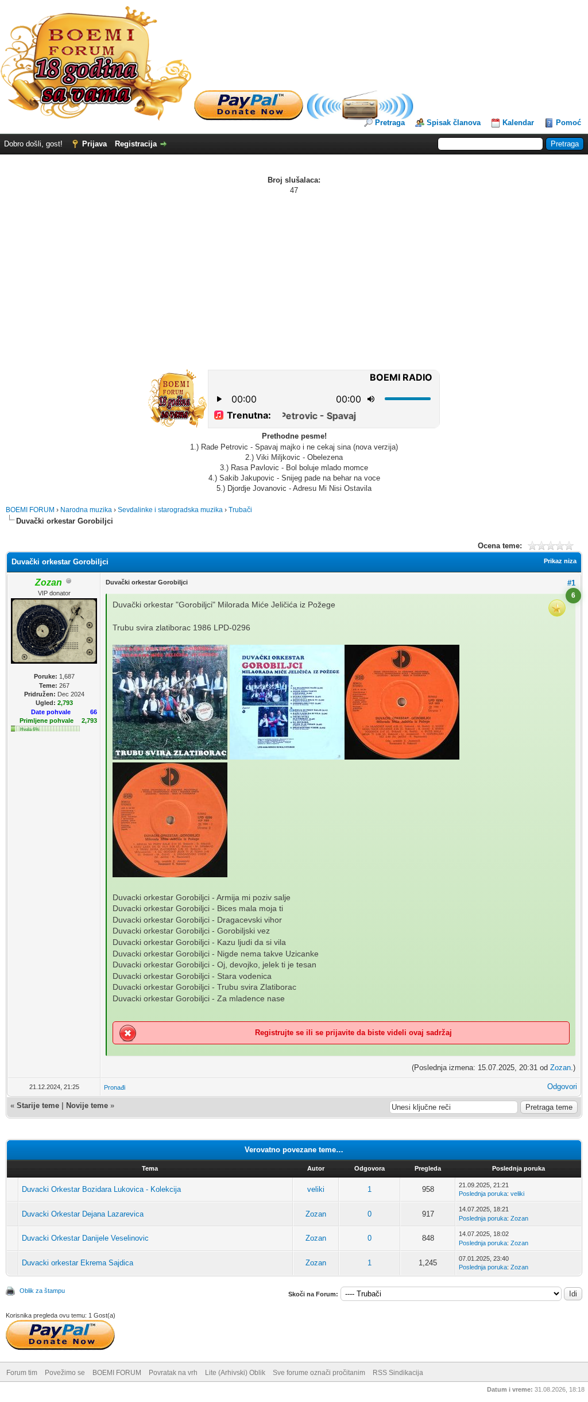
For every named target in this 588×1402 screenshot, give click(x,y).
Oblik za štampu (42, 1290)
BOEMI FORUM (30, 510)
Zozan (560, 1067)
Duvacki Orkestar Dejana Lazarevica (83, 1214)
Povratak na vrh (173, 1373)
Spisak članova (454, 122)
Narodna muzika (86, 510)
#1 (571, 583)
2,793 (89, 720)
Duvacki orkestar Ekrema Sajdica (77, 1262)
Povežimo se (65, 1373)
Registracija (136, 144)
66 (93, 711)
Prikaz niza (560, 560)
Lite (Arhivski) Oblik (235, 1373)
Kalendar (518, 122)
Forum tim (21, 1373)
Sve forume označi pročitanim (319, 1373)
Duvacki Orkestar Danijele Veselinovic (85, 1238)
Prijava (94, 144)
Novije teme (87, 1105)
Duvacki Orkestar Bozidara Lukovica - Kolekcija (101, 1189)
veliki (315, 1189)
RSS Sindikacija (398, 1373)
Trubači (240, 510)
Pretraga (390, 122)
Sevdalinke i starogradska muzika (170, 510)
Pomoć (568, 122)
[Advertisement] (294, 282)
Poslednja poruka (483, 1193)
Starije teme (38, 1105)
